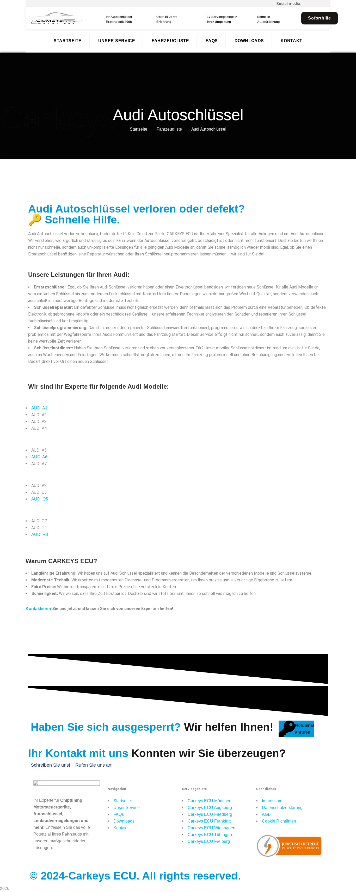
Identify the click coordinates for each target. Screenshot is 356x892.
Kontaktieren (38, 608)
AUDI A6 (39, 457)
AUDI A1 (39, 408)
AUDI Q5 (39, 499)
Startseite (138, 129)
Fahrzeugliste (169, 129)
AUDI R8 (39, 534)
